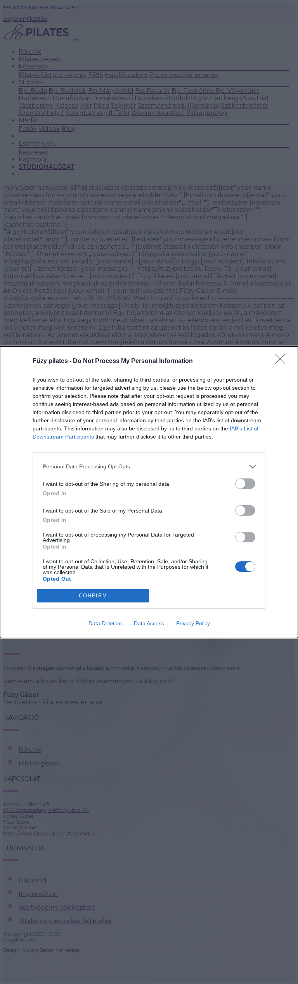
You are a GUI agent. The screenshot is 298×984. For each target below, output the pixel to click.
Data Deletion (105, 623)
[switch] (245, 483)
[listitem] (149, 467)
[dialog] (149, 492)
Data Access (149, 623)
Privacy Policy (193, 623)
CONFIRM (93, 596)
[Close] (282, 361)
